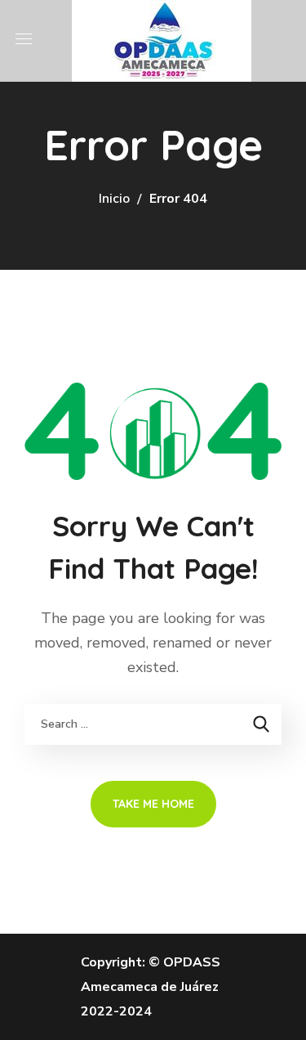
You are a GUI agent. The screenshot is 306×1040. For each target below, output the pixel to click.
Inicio (114, 199)
